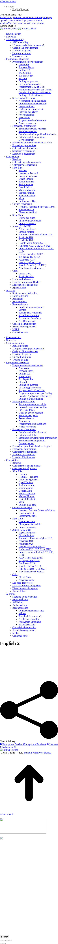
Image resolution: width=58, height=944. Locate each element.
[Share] (4, 940)
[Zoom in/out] (10, 940)
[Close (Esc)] (1, 940)
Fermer (4, 937)
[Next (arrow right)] (4, 943)
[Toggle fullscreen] (7, 940)
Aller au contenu (8, 1)
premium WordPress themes (37, 752)
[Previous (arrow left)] (1, 943)
